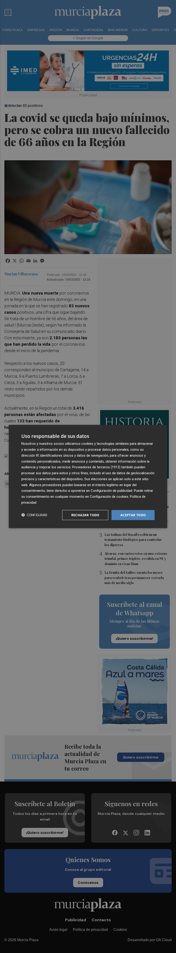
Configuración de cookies (109, 497)
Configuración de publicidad (111, 491)
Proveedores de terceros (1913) (96, 467)
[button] (34, 515)
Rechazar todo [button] (85, 515)
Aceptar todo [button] (133, 515)
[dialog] (88, 476)
